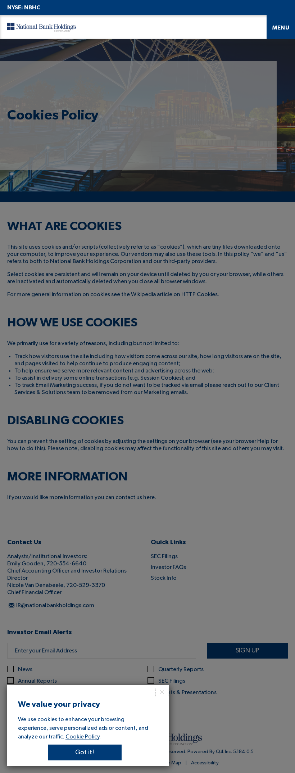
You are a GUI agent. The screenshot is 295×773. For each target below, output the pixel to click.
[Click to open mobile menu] (281, 26)
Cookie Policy (82, 737)
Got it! (84, 752)
